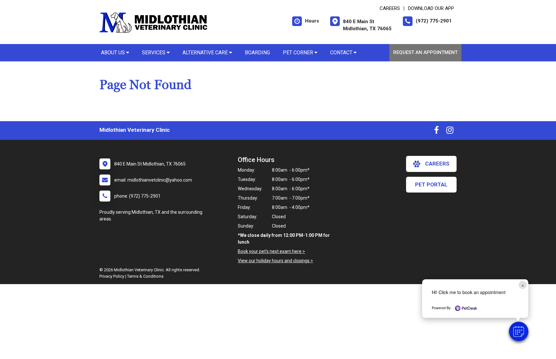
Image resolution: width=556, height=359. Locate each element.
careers (437, 163)
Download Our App (431, 8)
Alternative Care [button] (205, 52)
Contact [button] (342, 52)
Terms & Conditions (145, 276)
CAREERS (390, 8)
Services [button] (154, 52)
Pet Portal (431, 184)
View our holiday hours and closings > (275, 260)
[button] (518, 331)
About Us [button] (113, 52)
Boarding (257, 52)
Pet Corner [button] (298, 52)
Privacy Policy (111, 276)
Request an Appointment (425, 52)
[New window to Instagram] (450, 131)
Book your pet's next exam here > (271, 251)
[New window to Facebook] (436, 131)
